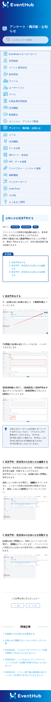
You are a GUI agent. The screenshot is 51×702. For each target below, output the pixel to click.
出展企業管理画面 (18, 101)
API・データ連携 (17, 161)
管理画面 (13, 61)
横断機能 (13, 175)
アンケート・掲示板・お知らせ (25, 128)
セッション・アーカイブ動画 (23, 121)
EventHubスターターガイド (23, 54)
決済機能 (13, 141)
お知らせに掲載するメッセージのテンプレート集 (26, 642)
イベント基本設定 (18, 67)
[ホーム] (18, 7)
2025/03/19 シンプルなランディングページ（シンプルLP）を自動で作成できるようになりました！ (26, 662)
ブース (12, 94)
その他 (12, 195)
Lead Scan (14, 188)
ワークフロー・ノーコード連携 (25, 168)
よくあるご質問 (17, 202)
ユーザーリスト (17, 88)
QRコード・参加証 (18, 155)
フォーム (13, 81)
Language (41, 2)
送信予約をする (18, 262)
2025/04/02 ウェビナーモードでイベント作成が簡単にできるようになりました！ (26, 651)
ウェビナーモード (18, 182)
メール (12, 135)
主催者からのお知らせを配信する (20, 634)
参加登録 (13, 74)
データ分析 (14, 148)
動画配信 (13, 114)
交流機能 (13, 108)
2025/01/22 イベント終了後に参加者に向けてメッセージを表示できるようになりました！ (26, 673)
